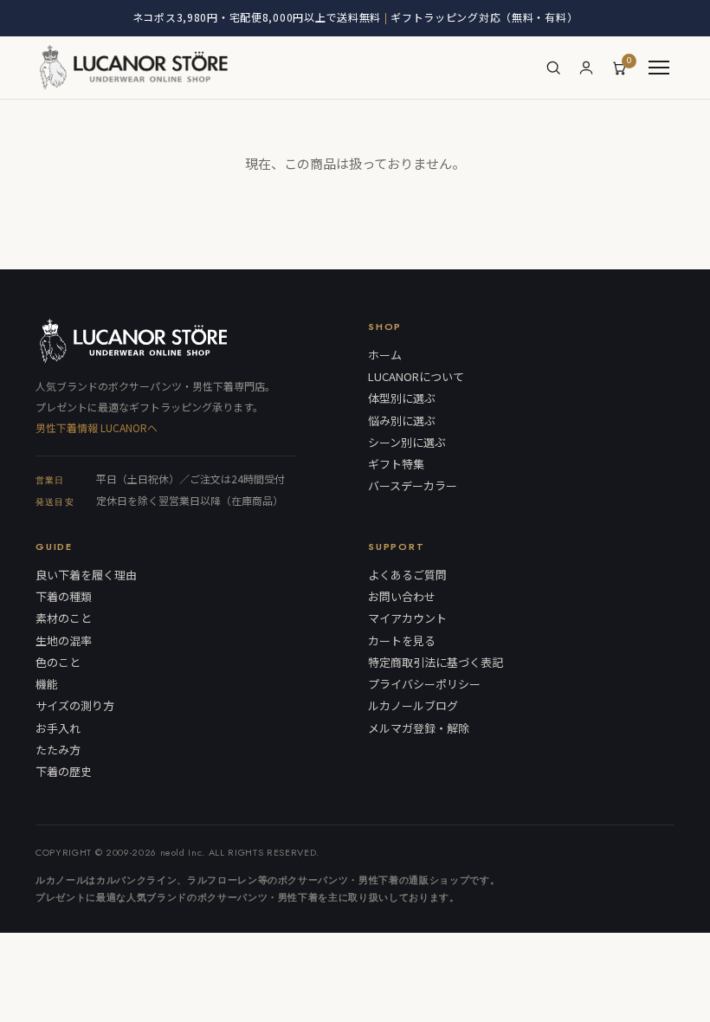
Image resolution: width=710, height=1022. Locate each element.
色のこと (58, 662)
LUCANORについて (416, 377)
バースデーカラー (412, 486)
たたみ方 (58, 750)
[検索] (553, 67)
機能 (47, 684)
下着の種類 (64, 597)
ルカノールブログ (413, 706)
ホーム (385, 355)
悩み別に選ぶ (402, 421)
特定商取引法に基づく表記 (435, 662)
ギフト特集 (396, 464)
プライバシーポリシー (424, 684)
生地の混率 (64, 641)
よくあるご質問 (407, 575)
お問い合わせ (402, 597)
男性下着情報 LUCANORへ (97, 427)
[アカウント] (586, 67)
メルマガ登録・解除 (418, 728)
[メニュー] (658, 67)
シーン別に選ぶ (407, 443)
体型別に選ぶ (402, 398)
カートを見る (402, 641)
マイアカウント (407, 618)
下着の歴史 (64, 772)
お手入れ (58, 728)
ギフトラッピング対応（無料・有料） (484, 17)
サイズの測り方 (75, 706)
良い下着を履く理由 (86, 575)
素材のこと (64, 618)
